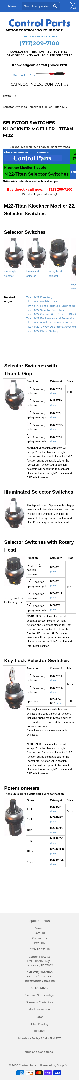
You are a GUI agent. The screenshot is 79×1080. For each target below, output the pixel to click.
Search (39, 928)
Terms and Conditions (38, 1051)
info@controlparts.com (39, 980)
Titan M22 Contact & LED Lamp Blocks (52, 314)
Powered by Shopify (53, 1065)
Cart (73, 8)
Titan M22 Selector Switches (45, 310)
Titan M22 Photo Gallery (42, 331)
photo (53, 393)
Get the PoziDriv (24, 75)
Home (7, 95)
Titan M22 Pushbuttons (42, 301)
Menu (12, 6)
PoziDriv (39, 942)
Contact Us (39, 938)
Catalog (39, 932)
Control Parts (27, 1065)
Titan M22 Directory (39, 297)
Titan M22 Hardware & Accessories (49, 322)
